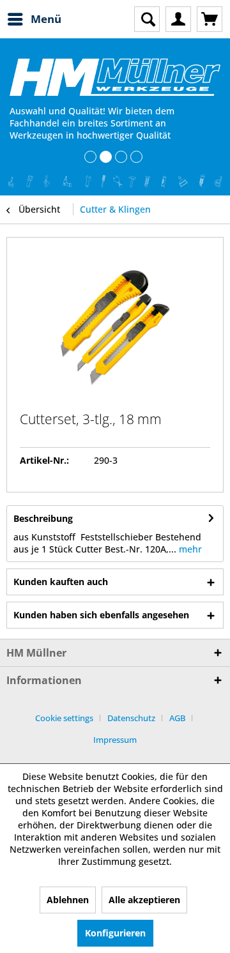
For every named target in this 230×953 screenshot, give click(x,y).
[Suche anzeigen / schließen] (147, 19)
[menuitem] (34, 19)
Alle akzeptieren (144, 900)
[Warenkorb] (209, 19)
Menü (46, 18)
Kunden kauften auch (60, 582)
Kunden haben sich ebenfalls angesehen (101, 615)
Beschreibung (43, 518)
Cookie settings (64, 718)
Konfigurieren (115, 933)
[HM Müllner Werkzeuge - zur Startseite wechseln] (115, 77)
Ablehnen (68, 900)
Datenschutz (131, 718)
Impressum (115, 739)
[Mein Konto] (178, 19)
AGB (177, 718)
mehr (189, 549)
